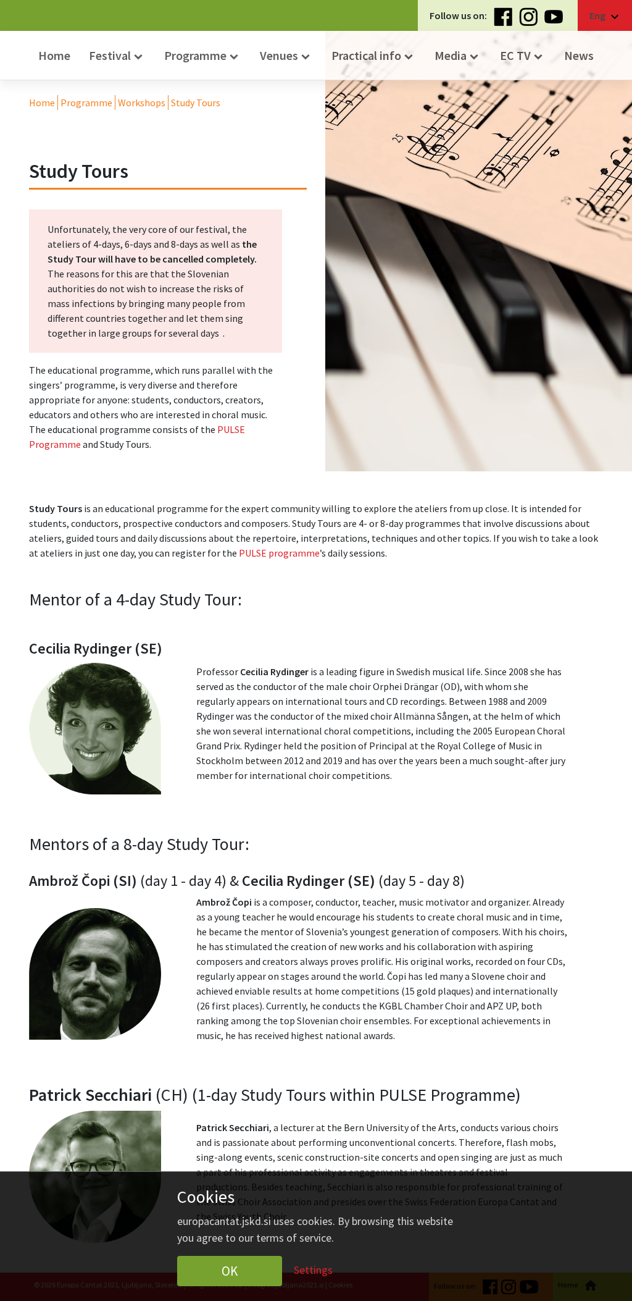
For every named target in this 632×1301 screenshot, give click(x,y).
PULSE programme (279, 553)
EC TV (523, 56)
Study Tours (195, 102)
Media (457, 56)
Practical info (373, 56)
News (579, 55)
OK (230, 1271)
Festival (117, 56)
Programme (202, 56)
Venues (286, 56)
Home (54, 55)
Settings (313, 1269)
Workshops (141, 102)
